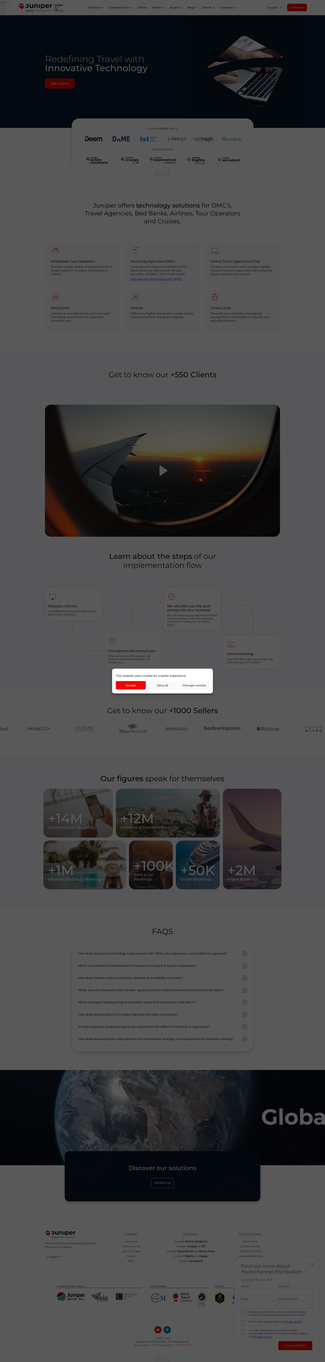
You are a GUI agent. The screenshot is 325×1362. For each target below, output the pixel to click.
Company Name (287, 1299)
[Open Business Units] (131, 8)
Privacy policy (142, 1345)
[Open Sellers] (163, 8)
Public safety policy (163, 1345)
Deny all (162, 685)
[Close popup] (312, 1264)
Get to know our (163, 374)
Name (244, 1286)
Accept (131, 685)
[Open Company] (235, 8)
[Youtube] (158, 1329)
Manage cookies (194, 685)
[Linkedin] (167, 1329)
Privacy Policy (293, 1321)
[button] (274, 7)
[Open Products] (103, 8)
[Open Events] (214, 8)
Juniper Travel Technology (151, 1341)
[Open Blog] (196, 8)
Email (244, 1299)
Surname (283, 1286)
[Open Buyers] (181, 8)
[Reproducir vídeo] (162, 471)
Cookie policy (183, 1344)
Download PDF (295, 1345)
